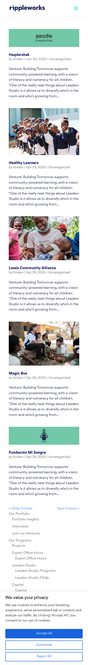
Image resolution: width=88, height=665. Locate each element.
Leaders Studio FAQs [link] (32, 578)
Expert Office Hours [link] (27, 553)
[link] (27, 8)
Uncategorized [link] (60, 59)
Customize (44, 645)
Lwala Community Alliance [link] (32, 268)
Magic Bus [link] (18, 373)
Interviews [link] (20, 526)
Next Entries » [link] (68, 508)
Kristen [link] (18, 59)
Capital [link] (18, 585)
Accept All (44, 633)
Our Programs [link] (20, 540)
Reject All (44, 656)
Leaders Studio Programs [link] (35, 571)
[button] (75, 11)
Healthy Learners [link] (23, 163)
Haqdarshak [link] (19, 55)
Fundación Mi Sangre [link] (27, 452)
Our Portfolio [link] (19, 514)
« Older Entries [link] (20, 508)
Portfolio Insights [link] (25, 519)
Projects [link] (18, 546)
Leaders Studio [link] (24, 565)
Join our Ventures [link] (26, 533)
